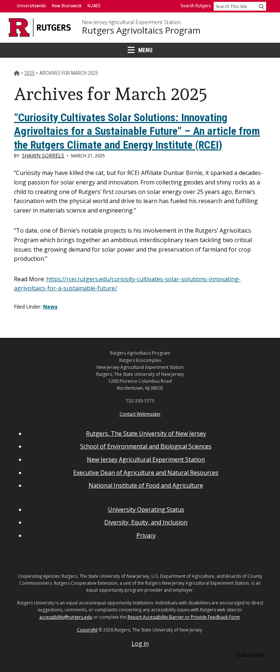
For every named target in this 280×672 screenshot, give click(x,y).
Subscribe (250, 655)
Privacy (146, 535)
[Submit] (261, 6)
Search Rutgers (195, 5)
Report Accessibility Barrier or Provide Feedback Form (184, 617)
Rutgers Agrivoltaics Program (141, 30)
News (50, 306)
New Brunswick (67, 5)
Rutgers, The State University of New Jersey (146, 433)
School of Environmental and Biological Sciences (145, 446)
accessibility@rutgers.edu (65, 617)
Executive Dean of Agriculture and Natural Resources (145, 473)
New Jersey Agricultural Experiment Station (131, 22)
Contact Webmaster (140, 414)
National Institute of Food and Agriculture (146, 485)
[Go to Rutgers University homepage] (40, 27)
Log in (140, 643)
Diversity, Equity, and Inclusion (145, 522)
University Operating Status (146, 509)
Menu (145, 50)
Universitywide (31, 5)
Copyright (87, 630)
